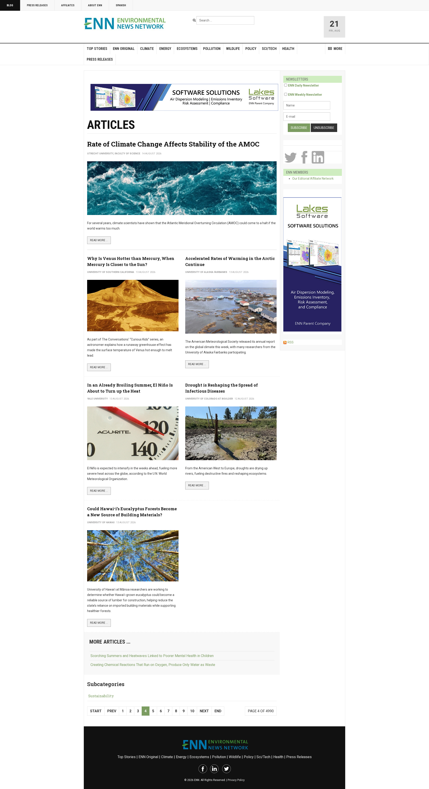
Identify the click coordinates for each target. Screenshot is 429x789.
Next (204, 711)
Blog (10, 5)
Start (96, 711)
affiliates (67, 5)
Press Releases (37, 5)
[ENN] (126, 23)
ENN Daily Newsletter (303, 85)
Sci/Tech (269, 49)
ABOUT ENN (95, 5)
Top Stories (97, 49)
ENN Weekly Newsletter (305, 94)
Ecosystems (187, 49)
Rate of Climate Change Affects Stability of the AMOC (173, 144)
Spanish (121, 5)
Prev (111, 711)
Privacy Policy (236, 780)
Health (288, 49)
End (217, 711)
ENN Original (124, 49)
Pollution (212, 49)
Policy (250, 49)
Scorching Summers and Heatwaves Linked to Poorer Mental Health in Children (152, 656)
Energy (165, 49)
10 (192, 711)
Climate (147, 49)
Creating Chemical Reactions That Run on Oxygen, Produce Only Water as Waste (152, 665)
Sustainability (101, 695)
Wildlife (233, 49)
